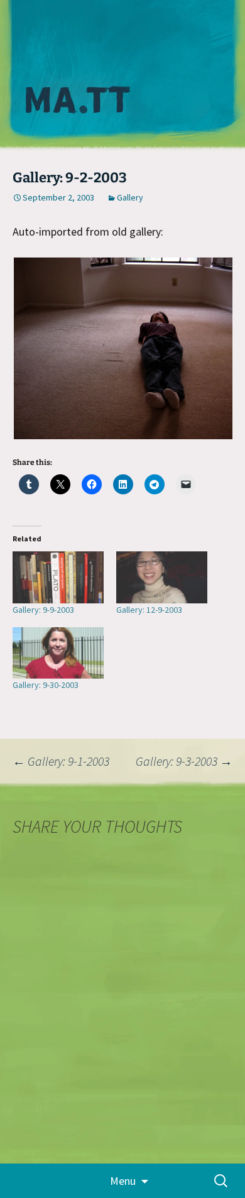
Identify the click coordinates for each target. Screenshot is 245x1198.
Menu (123, 1181)
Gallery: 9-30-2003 (46, 684)
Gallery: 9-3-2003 (184, 761)
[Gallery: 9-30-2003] (58, 653)
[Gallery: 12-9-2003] (161, 577)
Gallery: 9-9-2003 (43, 609)
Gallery (130, 197)
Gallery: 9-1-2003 (61, 761)
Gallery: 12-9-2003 (149, 609)
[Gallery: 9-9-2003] (58, 577)
